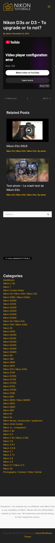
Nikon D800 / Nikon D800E (16, 400)
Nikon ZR (7, 468)
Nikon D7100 (9, 379)
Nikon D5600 (9, 352)
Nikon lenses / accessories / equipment (22, 420)
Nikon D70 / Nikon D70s (15, 369)
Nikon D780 (9, 393)
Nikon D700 (9, 372)
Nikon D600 (9, 362)
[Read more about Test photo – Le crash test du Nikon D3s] (27, 170)
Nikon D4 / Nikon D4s (14, 321)
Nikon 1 (7, 287)
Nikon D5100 (9, 338)
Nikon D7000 (9, 376)
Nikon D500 (9, 331)
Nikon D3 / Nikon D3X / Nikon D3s (20, 293)
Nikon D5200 (9, 341)
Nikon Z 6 (8, 441)
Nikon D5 (7, 328)
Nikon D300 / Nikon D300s (16, 297)
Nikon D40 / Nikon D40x (15, 324)
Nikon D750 (9, 386)
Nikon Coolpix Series (13, 290)
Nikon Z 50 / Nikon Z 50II (15, 438)
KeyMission (9, 280)
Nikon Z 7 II (9, 455)
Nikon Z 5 (8, 434)
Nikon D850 (9, 407)
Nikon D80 (8, 396)
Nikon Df (7, 413)
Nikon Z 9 (8, 461)
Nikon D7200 (9, 383)
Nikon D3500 (9, 318)
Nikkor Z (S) (9, 283)
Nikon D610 (9, 366)
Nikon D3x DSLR (16, 146)
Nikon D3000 (9, 300)
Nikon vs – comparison (14, 427)
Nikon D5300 (9, 345)
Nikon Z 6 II (9, 444)
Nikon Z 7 (8, 451)
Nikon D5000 (9, 335)
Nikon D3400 (9, 314)
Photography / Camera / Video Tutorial (22, 472)
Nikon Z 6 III (9, 448)
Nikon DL (7, 417)
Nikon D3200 (9, 307)
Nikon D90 (8, 410)
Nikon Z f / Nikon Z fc (13, 465)
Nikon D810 (9, 403)
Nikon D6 (7, 355)
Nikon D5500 (9, 348)
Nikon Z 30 (8, 431)
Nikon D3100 (9, 304)
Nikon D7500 (9, 389)
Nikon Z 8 (8, 458)
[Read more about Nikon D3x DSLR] (27, 130)
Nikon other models (13, 424)
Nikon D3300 (9, 311)
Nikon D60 (8, 359)
